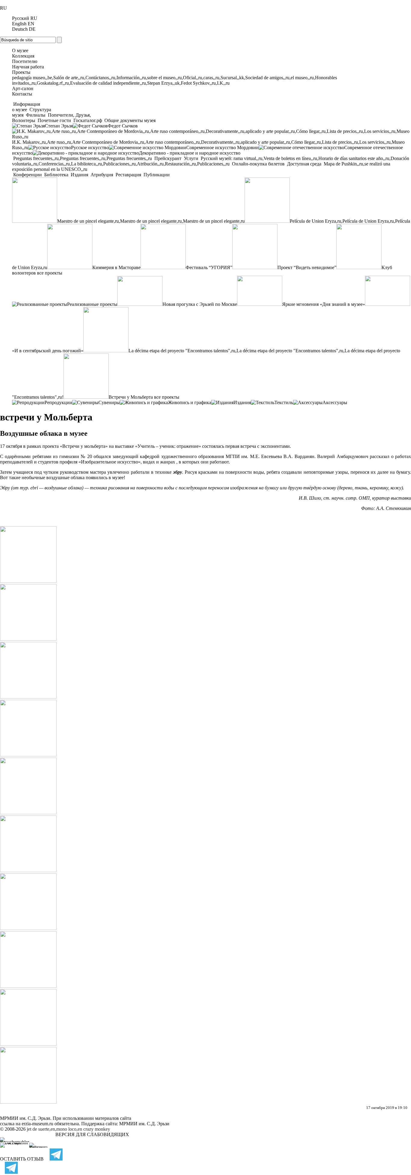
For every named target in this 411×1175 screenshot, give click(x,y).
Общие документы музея (129, 120)
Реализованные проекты (92, 304)
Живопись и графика (189, 402)
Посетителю (24, 61)
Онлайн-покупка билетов (258, 163)
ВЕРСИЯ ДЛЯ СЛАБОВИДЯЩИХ (92, 1134)
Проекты (21, 72)
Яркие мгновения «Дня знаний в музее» (323, 304)
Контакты (22, 93)
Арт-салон (22, 88)
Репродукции (58, 402)
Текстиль (283, 402)
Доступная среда (304, 163)
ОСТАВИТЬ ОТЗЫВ (22, 1158)
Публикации (156, 174)
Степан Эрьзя (59, 125)
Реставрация (128, 174)
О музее (20, 50)
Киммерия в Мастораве (116, 267)
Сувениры (109, 402)
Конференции (27, 174)
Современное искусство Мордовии (222, 147)
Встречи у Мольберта (131, 397)
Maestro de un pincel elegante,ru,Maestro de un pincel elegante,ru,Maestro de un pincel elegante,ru (151, 221)
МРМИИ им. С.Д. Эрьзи (144, 1123)
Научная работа (28, 66)
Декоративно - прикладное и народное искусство (189, 153)
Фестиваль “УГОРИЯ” (209, 267)
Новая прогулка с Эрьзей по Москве (199, 304)
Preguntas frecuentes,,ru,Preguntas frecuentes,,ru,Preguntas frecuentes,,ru (82, 158)
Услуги (191, 158)
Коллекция (23, 55)
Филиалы (36, 115)
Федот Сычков (123, 125)
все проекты (49, 272)
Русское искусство (90, 147)
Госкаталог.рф (87, 120)
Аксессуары (335, 402)
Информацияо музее (26, 107)
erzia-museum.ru (37, 1123)
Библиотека (56, 174)
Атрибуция (101, 174)
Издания (79, 174)
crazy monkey (96, 1129)
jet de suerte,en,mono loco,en (54, 1129)
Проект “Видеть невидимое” (306, 267)
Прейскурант (168, 158)
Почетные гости (54, 120)
